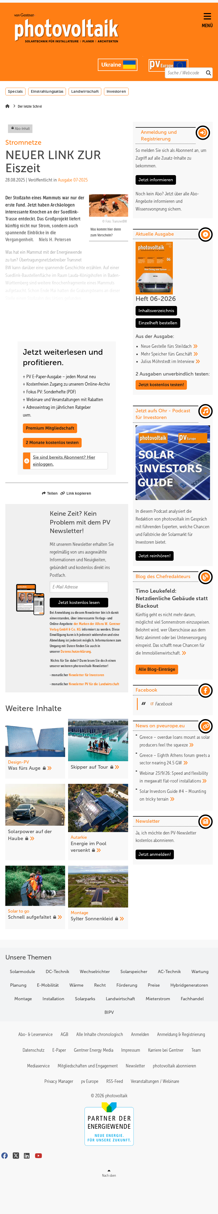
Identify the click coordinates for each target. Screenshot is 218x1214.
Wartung (199, 971)
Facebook (163, 704)
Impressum (130, 1050)
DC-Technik (57, 971)
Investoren (116, 91)
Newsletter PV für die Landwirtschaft (94, 684)
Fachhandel (192, 999)
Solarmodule (22, 971)
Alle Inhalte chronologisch (99, 1034)
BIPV (109, 1012)
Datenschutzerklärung (76, 652)
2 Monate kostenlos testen (52, 442)
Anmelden (140, 1034)
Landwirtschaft (85, 91)
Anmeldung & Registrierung (181, 1034)
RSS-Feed (114, 1081)
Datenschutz (33, 1050)
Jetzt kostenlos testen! (161, 384)
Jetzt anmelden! (155, 854)
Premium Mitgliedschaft (50, 428)
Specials (15, 91)
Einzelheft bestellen (158, 323)
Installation (53, 999)
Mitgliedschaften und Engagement (88, 1065)
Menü (207, 25)
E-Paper (59, 1050)
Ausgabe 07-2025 (73, 180)
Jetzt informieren (156, 180)
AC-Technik (169, 971)
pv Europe (89, 1081)
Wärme (76, 985)
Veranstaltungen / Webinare (155, 1081)
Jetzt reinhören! (155, 556)
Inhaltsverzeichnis (156, 310)
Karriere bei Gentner (165, 1050)
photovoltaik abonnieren (174, 1065)
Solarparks (85, 999)
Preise (154, 985)
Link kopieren (78, 493)
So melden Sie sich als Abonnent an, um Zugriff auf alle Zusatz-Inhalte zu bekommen (171, 158)
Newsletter (135, 1065)
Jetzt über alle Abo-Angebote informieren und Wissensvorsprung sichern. (167, 201)
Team (196, 1050)
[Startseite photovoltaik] (106, 28)
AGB (64, 1034)
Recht (100, 985)
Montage (23, 999)
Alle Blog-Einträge (157, 669)
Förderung (126, 985)
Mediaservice (38, 1065)
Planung (18, 985)
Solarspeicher (133, 971)
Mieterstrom (158, 999)
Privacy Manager (58, 1081)
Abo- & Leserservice (35, 1034)
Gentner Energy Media (93, 1050)
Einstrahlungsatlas (47, 91)
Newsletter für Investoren (86, 675)
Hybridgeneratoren (189, 985)
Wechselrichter (95, 971)
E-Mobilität (48, 985)
